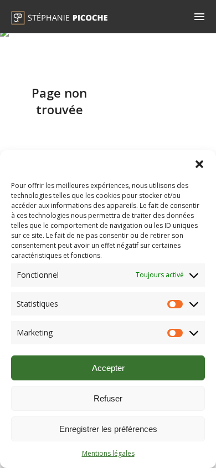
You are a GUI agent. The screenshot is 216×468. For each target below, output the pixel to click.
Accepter (108, 368)
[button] (199, 164)
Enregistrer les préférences (108, 429)
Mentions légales (108, 453)
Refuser (108, 398)
